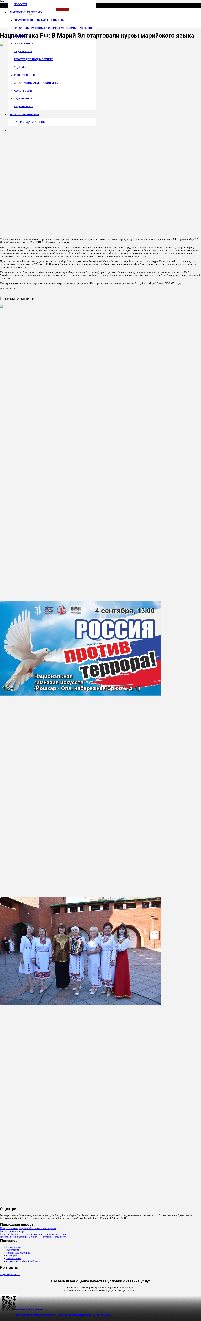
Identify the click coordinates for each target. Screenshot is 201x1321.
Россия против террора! (12, 1231)
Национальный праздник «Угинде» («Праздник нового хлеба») (34, 1237)
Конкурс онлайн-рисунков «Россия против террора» (28, 1228)
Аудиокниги (13, 1250)
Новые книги (13, 1247)
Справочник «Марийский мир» (23, 1261)
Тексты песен (13, 1258)
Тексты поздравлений (18, 1252)
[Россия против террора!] (80, 694)
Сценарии (11, 1255)
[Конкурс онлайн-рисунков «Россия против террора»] (80, 398)
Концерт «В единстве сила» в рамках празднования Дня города (63, 1314)
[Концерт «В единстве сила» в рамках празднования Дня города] (80, 1003)
